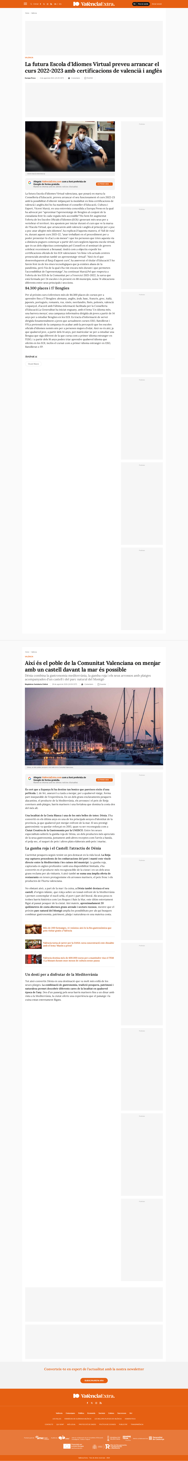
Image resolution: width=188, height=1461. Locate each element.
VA (55, 4)
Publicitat (123, 1424)
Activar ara (103, 184)
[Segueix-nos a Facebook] (40, 4)
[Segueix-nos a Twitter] (44, 4)
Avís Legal (71, 1424)
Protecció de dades (87, 1424)
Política (81, 1413)
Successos (121, 1413)
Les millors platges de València (108, 1419)
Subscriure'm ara (94, 1380)
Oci (131, 1413)
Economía (91, 1413)
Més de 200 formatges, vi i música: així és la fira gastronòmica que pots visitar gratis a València (77, 929)
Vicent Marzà (33, 364)
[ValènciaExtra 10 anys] (94, 3)
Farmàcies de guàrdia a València (77, 1419)
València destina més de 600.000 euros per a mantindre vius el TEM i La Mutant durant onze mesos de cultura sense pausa (78, 959)
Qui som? (60, 1424)
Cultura (111, 1413)
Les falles (57, 1419)
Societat (102, 1413)
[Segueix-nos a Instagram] (47, 4)
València (29, 58)
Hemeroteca (130, 1419)
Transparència (137, 1424)
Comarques (70, 1413)
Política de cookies (107, 1424)
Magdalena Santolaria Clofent (36, 684)
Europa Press (30, 78)
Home (27, 13)
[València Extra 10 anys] (94, 1398)
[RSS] (51, 4)
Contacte (49, 1424)
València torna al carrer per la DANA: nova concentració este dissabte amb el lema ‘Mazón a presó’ (78, 944)
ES (60, 4)
